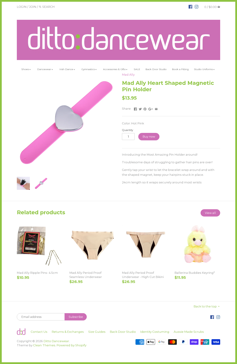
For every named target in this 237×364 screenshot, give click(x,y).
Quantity (127, 130)
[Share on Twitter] (140, 108)
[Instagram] (196, 6)
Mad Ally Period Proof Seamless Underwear (85, 275)
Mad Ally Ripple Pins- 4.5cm (37, 272)
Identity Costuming (154, 331)
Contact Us (39, 331)
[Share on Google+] (150, 108)
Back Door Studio (123, 331)
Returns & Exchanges (68, 331)
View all (210, 213)
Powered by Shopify (71, 345)
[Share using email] (156, 108)
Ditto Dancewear (56, 341)
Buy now (149, 136)
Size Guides (96, 331)
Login (22, 7)
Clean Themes (44, 345)
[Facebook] (190, 6)
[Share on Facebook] (135, 108)
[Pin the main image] (144, 108)
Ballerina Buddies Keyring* (195, 272)
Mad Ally (128, 74)
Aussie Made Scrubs (189, 331)
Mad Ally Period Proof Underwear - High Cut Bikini (143, 275)
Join (32, 7)
